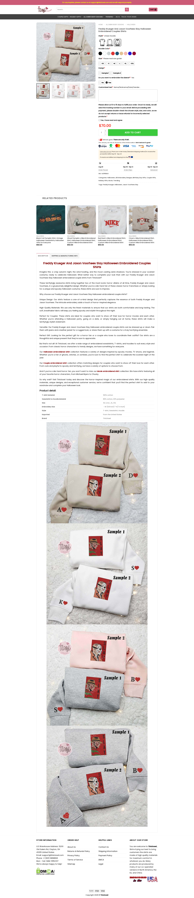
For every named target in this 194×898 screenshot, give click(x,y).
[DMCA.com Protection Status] (45, 871)
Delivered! (154, 170)
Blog (118, 17)
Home (101, 24)
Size (101, 58)
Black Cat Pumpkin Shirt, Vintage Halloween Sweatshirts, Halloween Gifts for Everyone (50, 240)
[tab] (43, 255)
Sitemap (71, 864)
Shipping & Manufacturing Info (65, 256)
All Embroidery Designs (93, 17)
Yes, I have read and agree (111, 120)
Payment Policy (105, 855)
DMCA (101, 859)
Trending (109, 17)
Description (43, 256)
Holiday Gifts (75, 17)
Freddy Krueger (108, 185)
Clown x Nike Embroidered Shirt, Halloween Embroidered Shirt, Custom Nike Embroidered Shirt (141, 240)
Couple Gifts (63, 17)
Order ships (128, 170)
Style (101, 36)
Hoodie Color (104, 48)
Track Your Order (128, 17)
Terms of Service (75, 859)
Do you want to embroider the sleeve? (115, 77)
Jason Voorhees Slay (130, 185)
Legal (101, 864)
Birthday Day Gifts (139, 178)
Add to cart (133, 132)
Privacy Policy (73, 855)
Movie (110, 181)
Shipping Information (108, 851)
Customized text (106, 87)
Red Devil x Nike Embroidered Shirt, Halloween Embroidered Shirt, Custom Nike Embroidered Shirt (112, 240)
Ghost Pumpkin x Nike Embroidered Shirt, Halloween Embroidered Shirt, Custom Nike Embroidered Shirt (81, 240)
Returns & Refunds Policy (78, 851)
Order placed (103, 170)
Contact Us (104, 847)
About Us (71, 847)
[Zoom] (39, 79)
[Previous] (40, 52)
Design (102, 68)
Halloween (131, 24)
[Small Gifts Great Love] (44, 9)
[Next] (92, 52)
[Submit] (127, 10)
